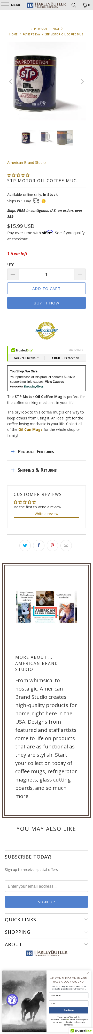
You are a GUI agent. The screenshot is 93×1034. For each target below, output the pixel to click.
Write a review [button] (46, 513)
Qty (10, 264)
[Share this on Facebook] (38, 545)
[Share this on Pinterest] (52, 545)
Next (56, 28)
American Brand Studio (26, 162)
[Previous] (11, 82)
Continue (69, 1010)
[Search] (74, 5)
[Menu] (2, 5)
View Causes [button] (54, 382)
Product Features (36, 451)
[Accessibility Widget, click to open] (12, 1000)
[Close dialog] (88, 973)
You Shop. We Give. (24, 371)
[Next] (82, 82)
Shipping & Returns (37, 470)
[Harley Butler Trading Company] (46, 5)
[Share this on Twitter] (25, 545)
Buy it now (46, 302)
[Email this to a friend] (66, 545)
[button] (18, 175)
